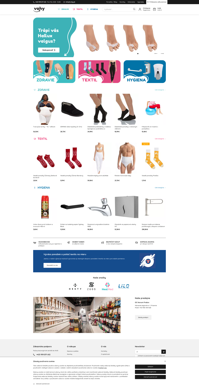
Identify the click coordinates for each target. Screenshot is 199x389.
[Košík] (154, 9)
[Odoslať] (163, 352)
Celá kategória (159, 90)
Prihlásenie (146, 8)
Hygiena (94, 9)
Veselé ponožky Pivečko (123, 176)
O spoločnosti (105, 354)
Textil (79, 9)
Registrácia (146, 10)
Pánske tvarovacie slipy (95, 176)
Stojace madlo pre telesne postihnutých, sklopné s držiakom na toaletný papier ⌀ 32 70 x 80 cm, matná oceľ (127, 227)
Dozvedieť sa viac (52, 265)
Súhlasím (150, 366)
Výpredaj (140, 2)
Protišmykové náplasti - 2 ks (151, 127)
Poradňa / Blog (111, 2)
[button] (136, 53)
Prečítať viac (102, 368)
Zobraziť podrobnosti (43, 384)
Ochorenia (131, 2)
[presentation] (156, 53)
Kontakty (104, 351)
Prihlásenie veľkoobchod (157, 2)
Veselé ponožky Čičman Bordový (44, 176)
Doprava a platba (72, 351)
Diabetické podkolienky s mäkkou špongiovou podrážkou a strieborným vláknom (72, 129)
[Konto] (140, 9)
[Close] (165, 361)
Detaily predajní (143, 317)
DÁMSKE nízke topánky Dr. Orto (44, 127)
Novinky (122, 2)
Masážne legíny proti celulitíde (70, 176)
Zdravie (65, 9)
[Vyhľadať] (134, 8)
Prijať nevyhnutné (150, 372)
